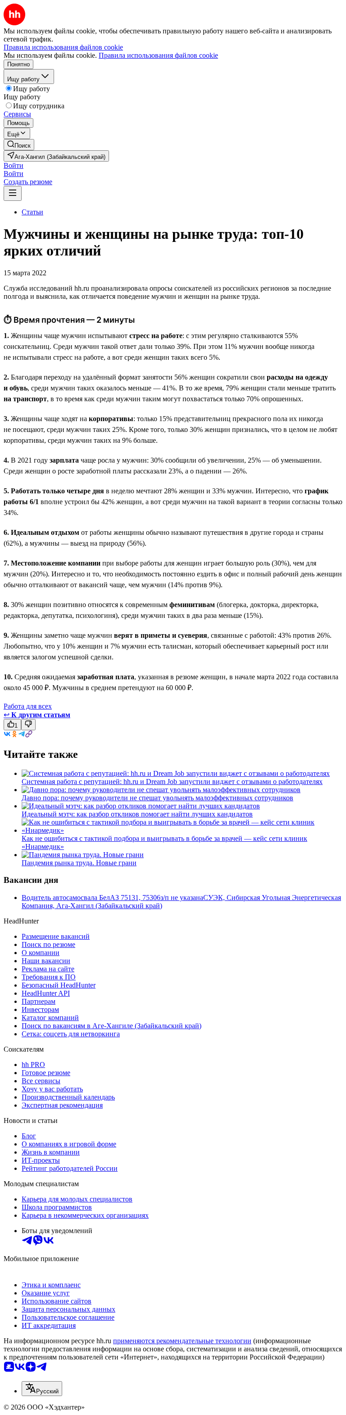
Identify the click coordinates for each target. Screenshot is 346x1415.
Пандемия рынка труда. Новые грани (79, 863)
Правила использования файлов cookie (158, 55)
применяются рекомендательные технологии (182, 1341)
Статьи (32, 212)
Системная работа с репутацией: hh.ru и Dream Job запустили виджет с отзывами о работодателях (172, 781)
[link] (19, 144)
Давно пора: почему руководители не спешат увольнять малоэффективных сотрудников (157, 798)
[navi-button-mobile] (13, 193)
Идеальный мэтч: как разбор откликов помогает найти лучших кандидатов (137, 814)
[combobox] (42, 1388)
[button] (13, 165)
